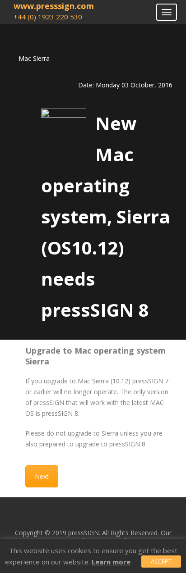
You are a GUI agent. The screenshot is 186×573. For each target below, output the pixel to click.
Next (42, 476)
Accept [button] (161, 561)
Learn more (111, 561)
